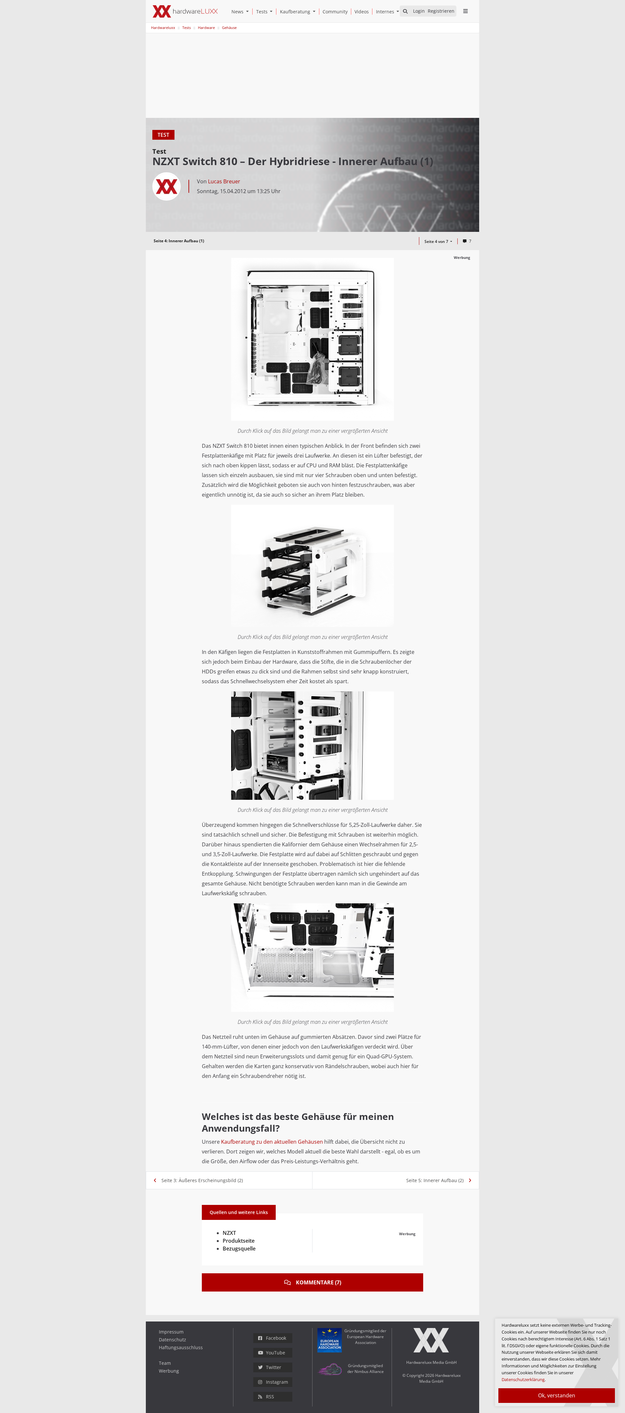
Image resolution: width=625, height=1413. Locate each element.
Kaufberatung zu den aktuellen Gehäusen (272, 1141)
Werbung (169, 1371)
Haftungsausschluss (181, 1347)
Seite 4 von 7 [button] (436, 241)
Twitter (273, 1367)
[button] (249, 11)
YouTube (275, 1352)
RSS (270, 1396)
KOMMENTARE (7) (318, 1282)
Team (165, 1363)
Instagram (277, 1382)
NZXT (229, 1232)
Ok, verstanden (556, 1395)
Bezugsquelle (239, 1248)
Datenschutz (172, 1339)
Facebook (276, 1338)
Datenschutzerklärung (523, 1379)
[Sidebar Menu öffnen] (465, 11)
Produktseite (239, 1240)
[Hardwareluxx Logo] (185, 11)
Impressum (171, 1332)
